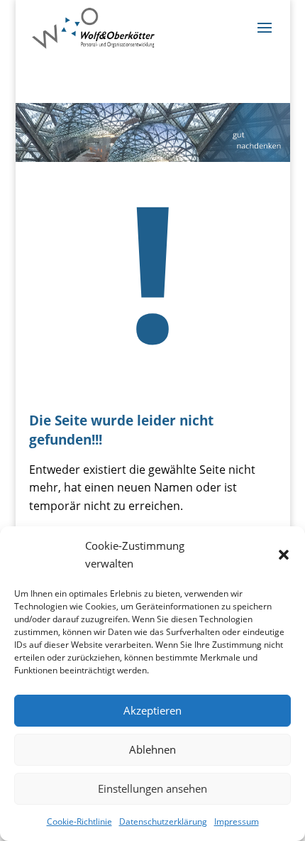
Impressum (236, 821)
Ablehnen (152, 749)
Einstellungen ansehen (152, 788)
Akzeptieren (152, 710)
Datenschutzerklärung (163, 821)
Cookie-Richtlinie (79, 821)
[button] (284, 555)
